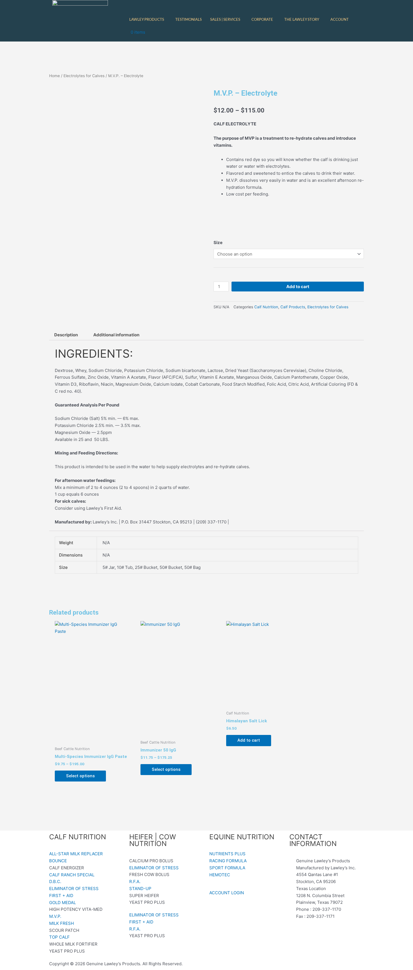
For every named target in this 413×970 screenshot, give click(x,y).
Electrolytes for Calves (84, 75)
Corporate (262, 20)
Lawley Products (146, 20)
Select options (80, 775)
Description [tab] (66, 334)
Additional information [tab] (116, 334)
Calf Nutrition (266, 307)
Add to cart (297, 286)
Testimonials (188, 20)
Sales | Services (225, 20)
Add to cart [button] (248, 740)
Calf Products (292, 307)
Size (218, 242)
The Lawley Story (301, 20)
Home (54, 75)
